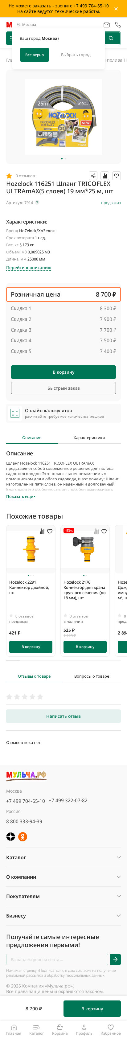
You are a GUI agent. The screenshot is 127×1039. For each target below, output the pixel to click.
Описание (31, 437)
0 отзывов (24, 616)
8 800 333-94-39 (24, 821)
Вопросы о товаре (91, 676)
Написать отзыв (63, 716)
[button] (62, 158)
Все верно (34, 54)
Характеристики (89, 437)
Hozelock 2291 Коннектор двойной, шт (29, 587)
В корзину (63, 372)
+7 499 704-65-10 (25, 801)
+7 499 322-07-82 (68, 800)
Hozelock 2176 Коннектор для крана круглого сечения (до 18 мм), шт (84, 590)
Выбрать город (76, 54)
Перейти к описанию (28, 267)
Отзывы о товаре (34, 676)
